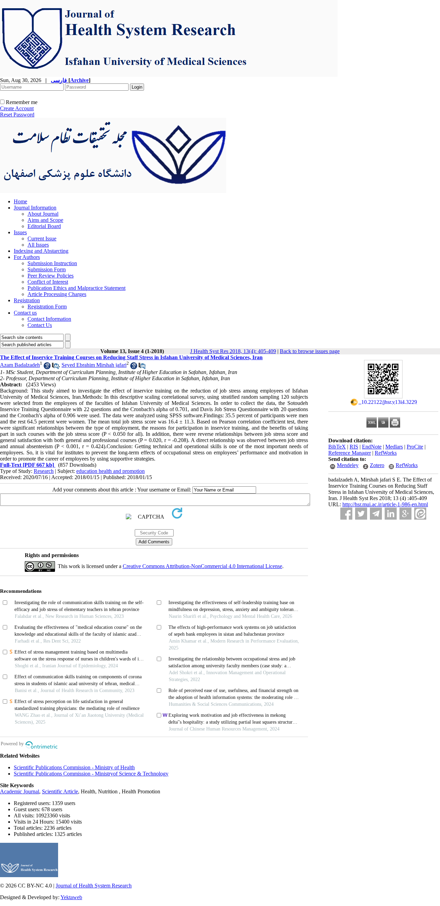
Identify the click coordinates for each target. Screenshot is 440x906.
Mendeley (348, 465)
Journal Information (35, 208)
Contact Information (49, 319)
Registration (27, 300)
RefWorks (386, 453)
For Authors (27, 257)
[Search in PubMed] (55, 367)
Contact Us (40, 325)
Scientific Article (60, 791)
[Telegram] (376, 514)
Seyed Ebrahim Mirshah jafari (94, 365)
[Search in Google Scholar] (47, 367)
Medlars (394, 447)
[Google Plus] (405, 514)
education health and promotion (110, 471)
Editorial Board (44, 226)
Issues (20, 232)
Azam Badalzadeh (20, 365)
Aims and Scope (45, 220)
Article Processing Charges (57, 294)
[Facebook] (346, 514)
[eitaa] (420, 514)
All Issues (38, 245)
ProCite (415, 447)
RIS (354, 447)
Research (44, 471)
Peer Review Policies (51, 276)
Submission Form (47, 269)
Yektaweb (71, 897)
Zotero (377, 465)
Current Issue (42, 238)
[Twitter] (361, 514)
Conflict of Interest (48, 282)
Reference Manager (349, 453)
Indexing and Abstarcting (41, 251)
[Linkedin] (391, 514)
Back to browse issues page (310, 351)
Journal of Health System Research (94, 885)
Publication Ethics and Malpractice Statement (76, 288)
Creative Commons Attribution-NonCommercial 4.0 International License (202, 566)
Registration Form (47, 306)
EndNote (372, 447)
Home (20, 201)
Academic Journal (19, 791)
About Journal (43, 214)
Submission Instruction (52, 263)
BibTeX (337, 447)
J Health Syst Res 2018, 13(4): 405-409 (233, 351)
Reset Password (17, 114)
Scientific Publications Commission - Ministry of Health (74, 767)
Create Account (17, 108)
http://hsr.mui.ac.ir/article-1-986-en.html (385, 504)
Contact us (25, 313)
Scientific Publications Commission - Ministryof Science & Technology (91, 774)
